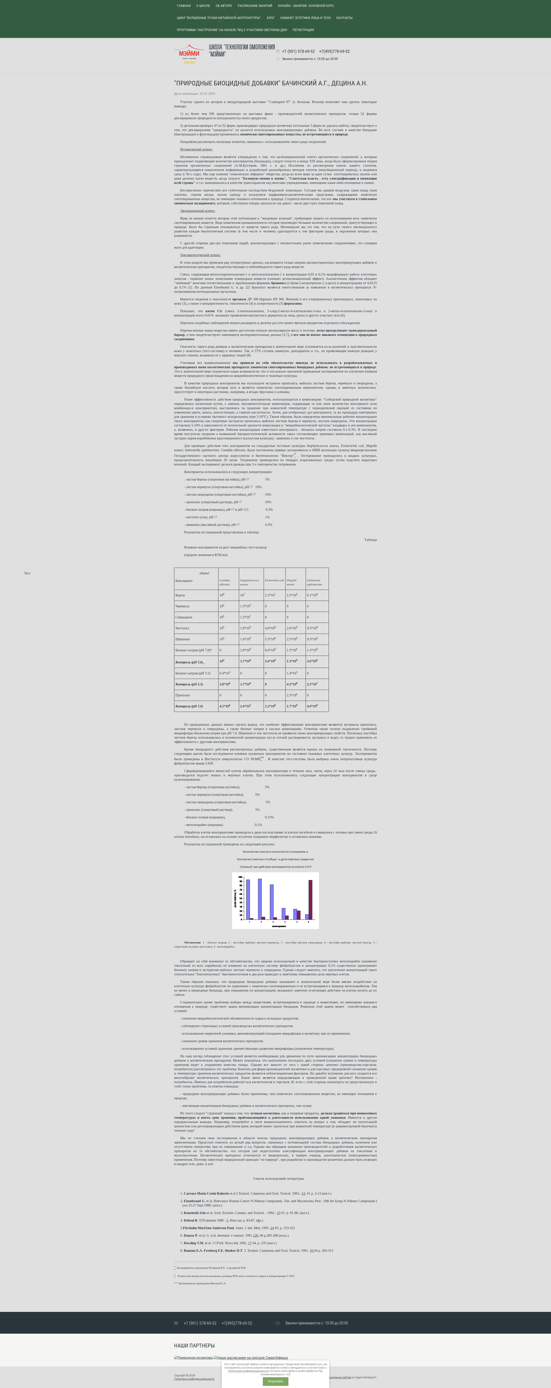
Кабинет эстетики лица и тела (305, 18)
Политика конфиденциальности (194, 1378)
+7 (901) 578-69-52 (298, 51)
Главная (184, 6)
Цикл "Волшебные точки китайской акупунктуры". (219, 18)
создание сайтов (340, 1377)
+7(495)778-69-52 (334, 51)
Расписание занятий (255, 6)
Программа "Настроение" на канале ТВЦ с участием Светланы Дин (232, 30)
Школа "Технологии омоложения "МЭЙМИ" (242, 51)
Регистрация (303, 30)
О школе (203, 6)
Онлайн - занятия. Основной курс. (306, 6)
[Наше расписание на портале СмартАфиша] (251, 1358)
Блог (271, 18)
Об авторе (224, 6)
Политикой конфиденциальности (248, 1370)
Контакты (344, 18)
